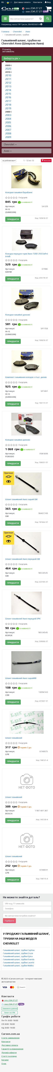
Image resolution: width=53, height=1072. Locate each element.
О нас (3, 1063)
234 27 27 (34, 8)
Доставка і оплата (22, 2)
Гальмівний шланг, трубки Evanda (18, 959)
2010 (8, 75)
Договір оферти (9, 1052)
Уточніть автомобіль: (8, 50)
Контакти (37, 2)
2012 (8, 82)
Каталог (5, 1060)
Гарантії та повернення (12, 1049)
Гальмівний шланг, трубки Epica (18, 956)
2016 (8, 97)
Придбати (13, 219)
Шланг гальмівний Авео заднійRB (20, 678)
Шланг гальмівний (13, 738)
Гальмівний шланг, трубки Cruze (18, 953)
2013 (8, 86)
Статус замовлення (10, 1038)
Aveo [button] (7, 150)
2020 (8, 68)
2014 (8, 90)
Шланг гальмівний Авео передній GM (22, 559)
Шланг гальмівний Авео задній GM (21, 499)
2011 (8, 79)
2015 (8, 93)
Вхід (48, 2)
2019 (8, 108)
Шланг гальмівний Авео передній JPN (22, 618)
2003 (8, 115)
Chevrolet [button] (9, 144)
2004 (8, 118)
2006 (8, 126)
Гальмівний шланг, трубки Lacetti (18, 962)
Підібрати (9, 921)
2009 (8, 137)
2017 (8, 101)
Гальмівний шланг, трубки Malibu (18, 965)
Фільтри (47, 161)
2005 (8, 122)
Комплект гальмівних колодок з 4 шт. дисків (26, 377)
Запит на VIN (9, 1013)
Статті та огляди (9, 1056)
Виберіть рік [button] (11, 58)
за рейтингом (8, 161)
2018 (8, 104)
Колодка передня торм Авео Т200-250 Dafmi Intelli (26, 254)
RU (2, 2)
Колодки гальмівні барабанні (18, 192)
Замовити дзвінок (10, 1008)
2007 (8, 129)
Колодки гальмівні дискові (17, 314)
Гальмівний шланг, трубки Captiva (18, 950)
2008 (8, 133)
